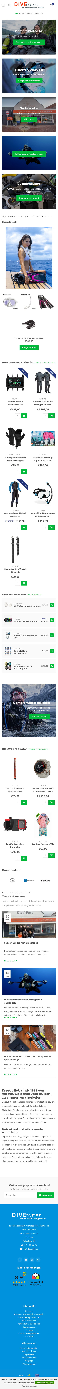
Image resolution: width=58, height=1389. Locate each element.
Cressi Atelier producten (29, 1333)
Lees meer (10, 960)
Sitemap (29, 1330)
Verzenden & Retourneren (29, 1324)
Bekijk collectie (45, 363)
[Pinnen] (37, 1376)
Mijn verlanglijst (29, 1357)
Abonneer (47, 1195)
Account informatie (29, 1348)
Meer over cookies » (29, 1386)
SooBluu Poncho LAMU (43, 844)
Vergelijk (29, 1360)
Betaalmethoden (29, 1320)
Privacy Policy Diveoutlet (29, 1317)
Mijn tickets (29, 1354)
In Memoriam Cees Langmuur (29, 154)
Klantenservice (29, 1327)
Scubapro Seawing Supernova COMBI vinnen (42, 460)
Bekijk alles (33, 595)
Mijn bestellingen (29, 1351)
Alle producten (29, 1364)
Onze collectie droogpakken (29, 42)
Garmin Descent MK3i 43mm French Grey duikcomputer (43, 791)
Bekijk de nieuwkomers (29, 80)
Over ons (29, 1311)
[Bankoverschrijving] (21, 1376)
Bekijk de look (29, 347)
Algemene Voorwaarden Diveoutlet (29, 1314)
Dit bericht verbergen (45, 1383)
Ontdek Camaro (39, 716)
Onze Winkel (29, 1336)
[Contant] (29, 1376)
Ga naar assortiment (29, 198)
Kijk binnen (29, 119)
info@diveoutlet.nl (30, 1249)
